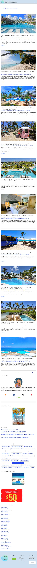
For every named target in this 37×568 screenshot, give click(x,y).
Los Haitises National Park (22, 455)
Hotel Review (31, 453)
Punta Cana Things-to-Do (5, 532)
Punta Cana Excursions (4, 518)
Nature (3, 458)
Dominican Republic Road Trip (6, 542)
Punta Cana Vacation (5, 465)
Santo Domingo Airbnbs (4, 545)
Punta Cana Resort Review (18, 462)
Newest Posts (21, 558)
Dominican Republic (6, 453)
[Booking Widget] (18, 479)
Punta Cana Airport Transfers (5, 508)
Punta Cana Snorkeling (4, 531)
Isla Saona (3, 455)
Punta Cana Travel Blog (9, 1)
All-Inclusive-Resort (5, 448)
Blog (17, 74)
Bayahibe (33, 448)
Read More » (3, 45)
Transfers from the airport (18, 467)
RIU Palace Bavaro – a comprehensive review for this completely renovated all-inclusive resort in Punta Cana (16, 287)
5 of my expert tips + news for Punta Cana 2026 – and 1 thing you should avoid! (13, 431)
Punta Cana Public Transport (5, 529)
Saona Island (10, 467)
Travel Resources (26, 467)
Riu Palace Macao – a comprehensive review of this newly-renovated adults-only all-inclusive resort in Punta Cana (17, 216)
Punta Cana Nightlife (4, 528)
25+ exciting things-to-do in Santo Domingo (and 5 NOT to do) (10, 429)
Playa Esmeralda (8, 458)
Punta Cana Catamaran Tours (5, 514)
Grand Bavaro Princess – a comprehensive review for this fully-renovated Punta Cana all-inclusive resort (16, 252)
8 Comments (3, 254)
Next (33, 372)
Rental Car (12, 465)
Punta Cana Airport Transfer (24, 458)
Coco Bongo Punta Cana (5, 539)
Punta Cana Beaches (4, 511)
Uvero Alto (32, 467)
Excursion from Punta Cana (16, 453)
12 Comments (3, 218)
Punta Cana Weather (4, 535)
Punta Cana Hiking (4, 524)
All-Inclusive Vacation (15, 448)
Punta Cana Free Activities (5, 522)
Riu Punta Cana (18, 465)
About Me (20, 559)
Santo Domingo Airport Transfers (6, 546)
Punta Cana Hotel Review (24, 460)
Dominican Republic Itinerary (5, 541)
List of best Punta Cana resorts (11, 455)
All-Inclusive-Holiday (28, 446)
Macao (29, 455)
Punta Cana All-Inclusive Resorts (6, 510)
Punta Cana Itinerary (4, 525)
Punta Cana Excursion (5, 460)
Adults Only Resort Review (6, 446)
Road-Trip (24, 465)
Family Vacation (25, 453)
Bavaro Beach (28, 448)
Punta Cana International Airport (6, 462)
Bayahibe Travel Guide (4, 538)
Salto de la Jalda (29, 465)
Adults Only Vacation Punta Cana (17, 446)
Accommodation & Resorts (11, 74)
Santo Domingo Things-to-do (5, 548)
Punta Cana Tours (27, 462)
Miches (33, 455)
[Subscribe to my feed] (5, 395)
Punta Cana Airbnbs (4, 507)
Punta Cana (15, 458)
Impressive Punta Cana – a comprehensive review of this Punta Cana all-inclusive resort (15, 437)
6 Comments (3, 361)
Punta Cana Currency (4, 515)
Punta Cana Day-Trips (4, 517)
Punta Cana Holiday (14, 460)
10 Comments (3, 110)
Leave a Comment (4, 74)
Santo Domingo (4, 467)
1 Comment (3, 182)
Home (20, 557)
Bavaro (22, 448)
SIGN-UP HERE (32, 562)
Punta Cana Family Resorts (5, 521)
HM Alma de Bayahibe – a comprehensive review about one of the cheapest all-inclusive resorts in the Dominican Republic (17, 359)
